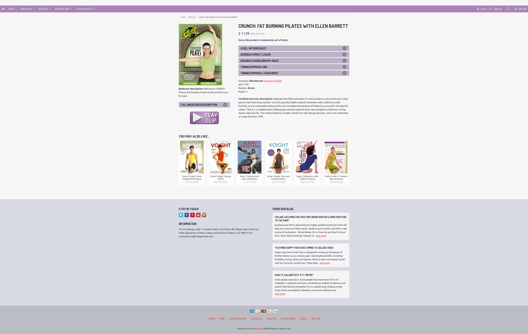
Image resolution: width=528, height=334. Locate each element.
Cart (522, 9)
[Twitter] (181, 215)
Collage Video (257, 328)
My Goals (43, 9)
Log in (483, 9)
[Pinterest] (192, 215)
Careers (211, 318)
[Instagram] (204, 215)
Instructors (26, 9)
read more (321, 236)
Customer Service (237, 318)
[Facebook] (187, 215)
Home (183, 17)
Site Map (316, 318)
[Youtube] (198, 215)
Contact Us (256, 318)
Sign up (497, 9)
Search (303, 318)
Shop (11, 9)
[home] (3, 9)
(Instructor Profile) (273, 81)
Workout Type (62, 9)
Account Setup (288, 318)
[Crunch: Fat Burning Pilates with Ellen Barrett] (200, 54)
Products (192, 17)
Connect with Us (84, 9)
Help (222, 318)
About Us (271, 318)
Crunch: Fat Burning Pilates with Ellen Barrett (218, 17)
